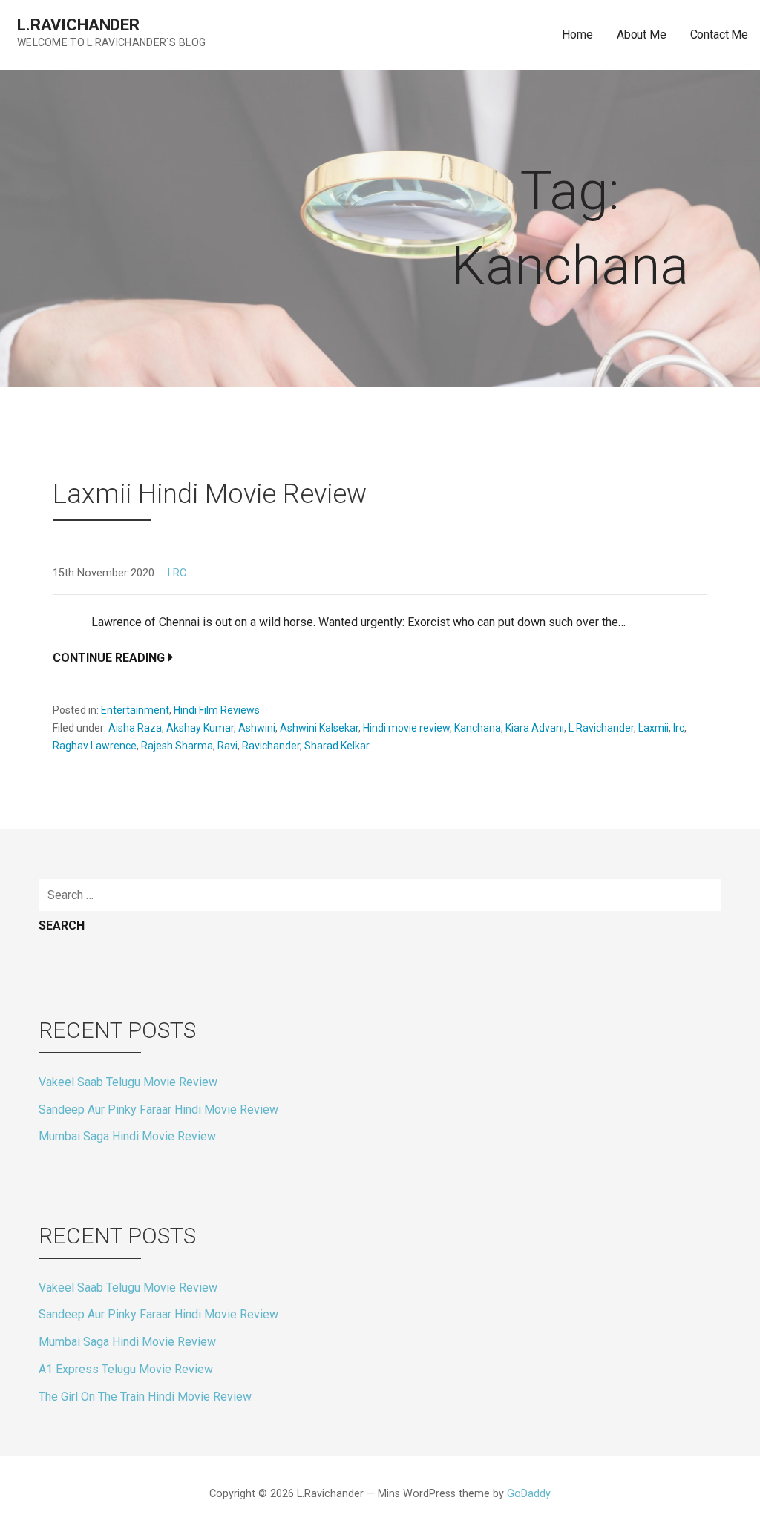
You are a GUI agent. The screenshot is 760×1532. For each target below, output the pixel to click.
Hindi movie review (406, 728)
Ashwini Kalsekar (319, 728)
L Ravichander (601, 728)
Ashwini (256, 728)
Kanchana (477, 728)
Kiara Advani (534, 728)
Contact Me (719, 34)
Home (577, 34)
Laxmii (653, 728)
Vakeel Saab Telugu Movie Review (128, 1082)
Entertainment (135, 710)
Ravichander (271, 746)
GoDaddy (529, 1493)
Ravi (227, 746)
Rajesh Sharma (177, 746)
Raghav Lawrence (95, 746)
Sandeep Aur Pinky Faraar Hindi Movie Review (158, 1109)
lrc (678, 728)
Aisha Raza (135, 728)
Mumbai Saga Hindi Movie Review (127, 1136)
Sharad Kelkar (337, 746)
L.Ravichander (78, 25)
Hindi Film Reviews (217, 710)
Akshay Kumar (200, 728)
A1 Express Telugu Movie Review (126, 1369)
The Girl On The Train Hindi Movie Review (145, 1397)
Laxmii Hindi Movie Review (210, 494)
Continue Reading (109, 658)
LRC (177, 573)
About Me (641, 34)
